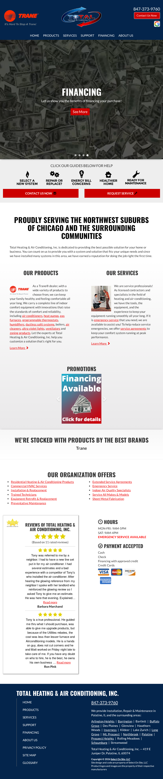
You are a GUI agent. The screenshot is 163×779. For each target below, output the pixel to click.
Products (51, 35)
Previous (3, 99)
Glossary (30, 762)
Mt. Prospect (111, 734)
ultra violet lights (33, 328)
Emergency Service (104, 486)
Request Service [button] (120, 193)
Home (34, 35)
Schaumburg (99, 742)
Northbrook (130, 734)
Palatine (147, 734)
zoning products (20, 333)
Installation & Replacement (29, 490)
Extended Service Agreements (112, 482)
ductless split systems (40, 324)
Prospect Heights (102, 738)
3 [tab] (84, 156)
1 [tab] (77, 156)
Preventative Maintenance (28, 503)
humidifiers (17, 324)
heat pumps (51, 316)
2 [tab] (80, 156)
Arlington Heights (102, 721)
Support (87, 35)
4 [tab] (88, 156)
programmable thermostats (40, 320)
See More (80, 111)
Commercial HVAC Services (29, 486)
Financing (106, 35)
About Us (125, 35)
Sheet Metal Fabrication (108, 498)
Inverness (110, 730)
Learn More (18, 348)
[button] (65, 399)
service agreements (133, 328)
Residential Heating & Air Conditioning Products (42, 482)
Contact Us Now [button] (147, 15)
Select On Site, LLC (120, 759)
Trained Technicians (24, 494)
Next (158, 99)
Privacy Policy (34, 747)
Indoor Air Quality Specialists (111, 490)
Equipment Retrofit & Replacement (34, 498)
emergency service (106, 320)
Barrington (125, 721)
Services (70, 35)
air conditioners (32, 316)
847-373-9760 (104, 702)
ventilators (53, 328)
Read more (50, 602)
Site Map (29, 755)
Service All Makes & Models (110, 494)
